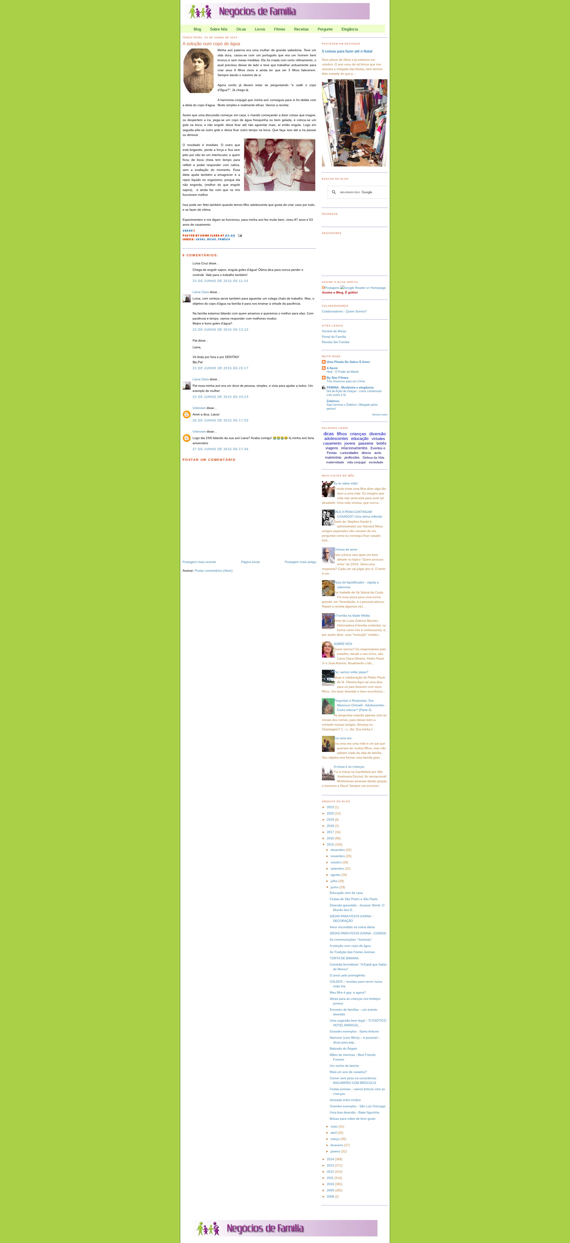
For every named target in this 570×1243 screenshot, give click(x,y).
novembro (338, 856)
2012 (331, 1171)
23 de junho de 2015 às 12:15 (220, 329)
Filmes (279, 29)
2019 (331, 819)
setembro (338, 868)
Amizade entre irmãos (345, 1100)
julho (334, 881)
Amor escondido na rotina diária (352, 927)
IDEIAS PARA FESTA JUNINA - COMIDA (358, 933)
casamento (332, 443)
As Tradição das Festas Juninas (352, 952)
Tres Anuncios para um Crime (346, 381)
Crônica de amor (345, 549)
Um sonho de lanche (344, 1065)
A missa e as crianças (349, 766)
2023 (331, 807)
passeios (365, 443)
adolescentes (336, 438)
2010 (331, 1184)
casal (200, 240)
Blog (197, 29)
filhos (342, 433)
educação (359, 438)
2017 (331, 832)
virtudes (378, 439)
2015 (331, 844)
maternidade (335, 462)
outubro (336, 862)
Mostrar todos (379, 414)
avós (377, 453)
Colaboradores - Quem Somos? (344, 311)
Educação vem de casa (346, 893)
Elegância (350, 29)
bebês (381, 443)
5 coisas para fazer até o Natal (347, 51)
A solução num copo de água (211, 43)
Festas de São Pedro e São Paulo (354, 899)
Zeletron (333, 401)
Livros (260, 29)
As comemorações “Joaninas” (351, 939)
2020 (331, 813)
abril (334, 1132)
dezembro (338, 850)
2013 (331, 1165)
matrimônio (333, 457)
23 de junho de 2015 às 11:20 (220, 281)
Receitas (301, 29)
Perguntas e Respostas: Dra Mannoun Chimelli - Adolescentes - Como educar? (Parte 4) (360, 705)
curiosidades (349, 453)
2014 (331, 1159)
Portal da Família (334, 336)
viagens (332, 448)
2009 (331, 1190)
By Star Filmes (337, 377)
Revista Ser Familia (335, 342)
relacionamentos (354, 448)
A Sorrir (332, 368)
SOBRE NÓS (343, 644)
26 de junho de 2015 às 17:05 (220, 420)
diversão (377, 433)
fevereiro (337, 1145)
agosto (336, 875)
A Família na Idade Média (352, 615)
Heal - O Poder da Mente (343, 371)
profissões (352, 457)
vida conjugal (356, 462)
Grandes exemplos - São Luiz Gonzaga (357, 1106)
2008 (331, 1196)
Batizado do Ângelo (343, 1048)
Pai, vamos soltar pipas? (351, 672)
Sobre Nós (219, 29)
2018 (331, 826)
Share (188, 231)
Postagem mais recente (199, 562)
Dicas (241, 29)
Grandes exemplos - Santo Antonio (354, 1031)
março (335, 1139)
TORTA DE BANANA (344, 958)
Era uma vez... (344, 738)
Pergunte (325, 29)
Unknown (199, 408)
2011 (330, 1178)
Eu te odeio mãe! (346, 483)
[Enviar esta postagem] (239, 236)
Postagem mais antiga (300, 562)
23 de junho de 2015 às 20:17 (220, 368)
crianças (358, 433)
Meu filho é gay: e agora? (348, 992)
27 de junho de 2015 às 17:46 (220, 449)
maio (334, 1126)
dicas (211, 240)
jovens (349, 443)
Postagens (332, 287)
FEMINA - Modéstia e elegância (350, 387)
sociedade (376, 462)
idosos (366, 453)
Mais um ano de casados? (348, 1072)
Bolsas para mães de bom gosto (352, 1118)
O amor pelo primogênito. (348, 975)
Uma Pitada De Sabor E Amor (348, 362)
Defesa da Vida (373, 457)
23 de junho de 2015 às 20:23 (220, 397)
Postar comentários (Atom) (214, 570)
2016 (331, 838)
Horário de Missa (334, 331)
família (224, 240)
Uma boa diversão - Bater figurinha (354, 1112)
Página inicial (250, 562)
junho (335, 887)
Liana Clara (201, 292)
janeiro (336, 1151)
